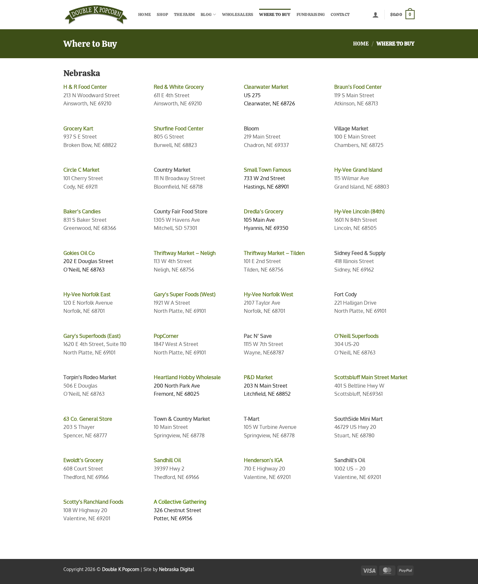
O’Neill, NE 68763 (84, 269)
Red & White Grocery (179, 87)
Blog (206, 14)
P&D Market (258, 377)
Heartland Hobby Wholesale (187, 377)
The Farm (184, 14)
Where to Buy (274, 14)
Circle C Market (81, 169)
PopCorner (166, 336)
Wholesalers (238, 14)
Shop (162, 14)
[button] (375, 14)
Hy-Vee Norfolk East (87, 294)
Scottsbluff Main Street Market (370, 377)
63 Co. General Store (87, 419)
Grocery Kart (78, 128)
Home (144, 14)
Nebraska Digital (176, 569)
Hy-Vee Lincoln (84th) (359, 211)
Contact (340, 14)
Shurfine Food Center (179, 128)
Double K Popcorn (120, 569)
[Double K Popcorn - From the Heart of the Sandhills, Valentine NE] (95, 15)
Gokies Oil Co (79, 253)
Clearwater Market (266, 87)
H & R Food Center (85, 87)
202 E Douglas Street (88, 261)
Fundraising (311, 14)
